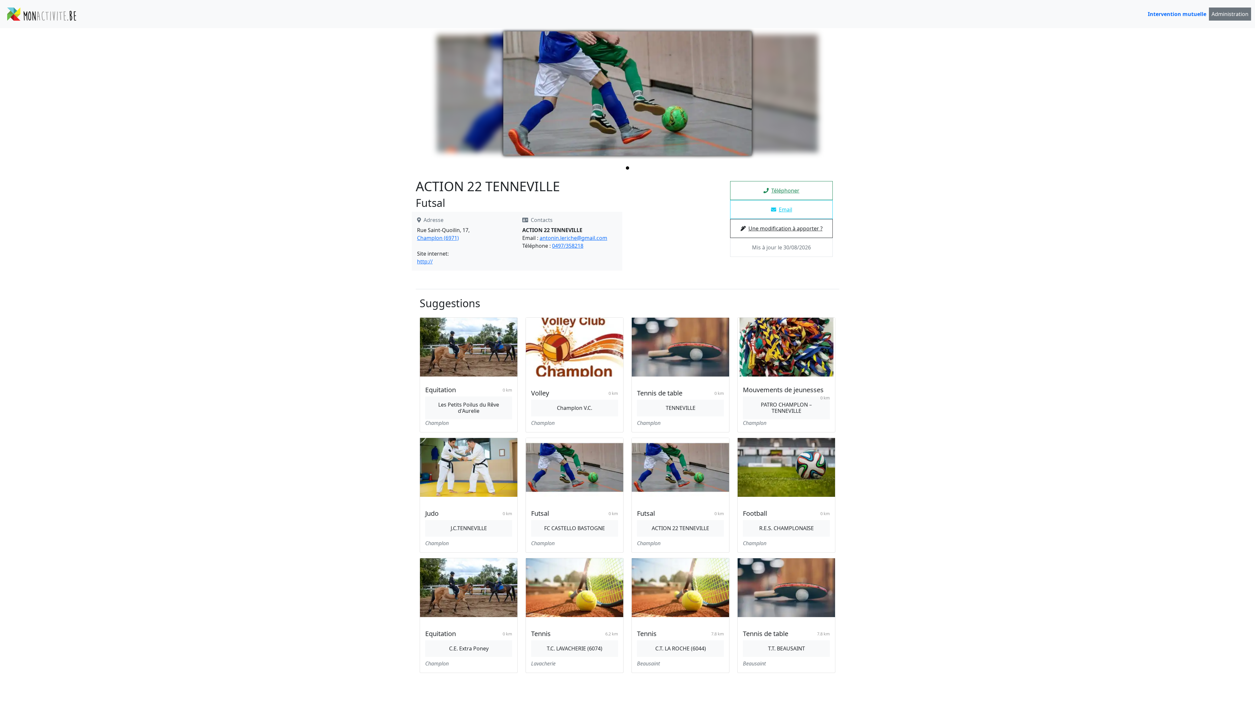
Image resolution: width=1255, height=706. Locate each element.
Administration (1230, 14)
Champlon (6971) (438, 238)
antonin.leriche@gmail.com (573, 238)
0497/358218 (567, 245)
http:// (425, 261)
